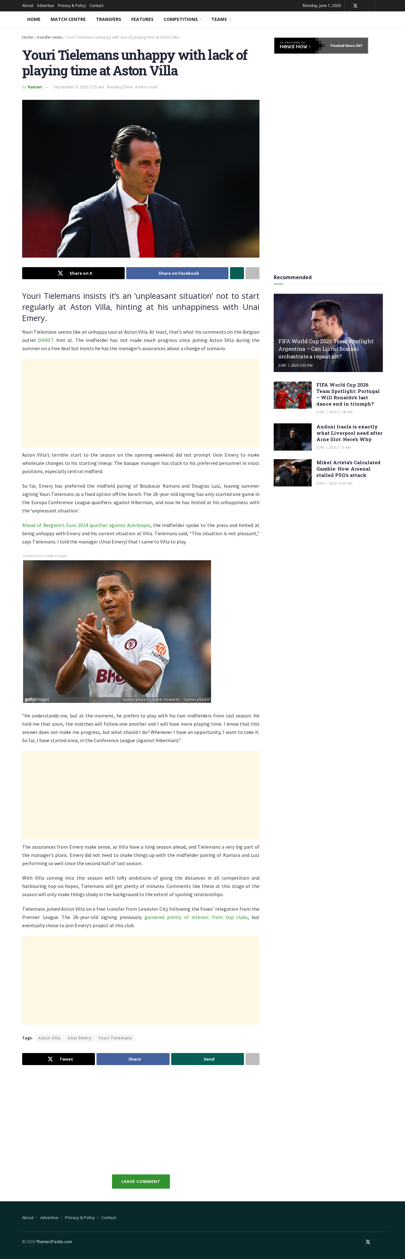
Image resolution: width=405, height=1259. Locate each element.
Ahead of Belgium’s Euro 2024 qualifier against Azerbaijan (86, 525)
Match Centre (68, 19)
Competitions (181, 19)
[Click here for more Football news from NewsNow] (299, 46)
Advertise (45, 5)
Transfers (108, 19)
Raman (35, 87)
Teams (219, 19)
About (27, 5)
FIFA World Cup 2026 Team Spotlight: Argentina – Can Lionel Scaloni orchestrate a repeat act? (326, 348)
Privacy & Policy (72, 5)
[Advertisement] (140, 403)
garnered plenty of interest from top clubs (196, 917)
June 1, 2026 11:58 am (334, 411)
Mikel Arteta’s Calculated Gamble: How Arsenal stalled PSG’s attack (348, 468)
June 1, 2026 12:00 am (334, 483)
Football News (343, 46)
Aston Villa (49, 1038)
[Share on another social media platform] (252, 273)
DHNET (46, 340)
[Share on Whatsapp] (237, 273)
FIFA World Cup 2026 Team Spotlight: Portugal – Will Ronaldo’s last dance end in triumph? (348, 394)
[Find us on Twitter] (355, 6)
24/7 (358, 46)
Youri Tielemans (115, 1038)
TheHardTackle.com (54, 1241)
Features (142, 19)
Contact (96, 5)
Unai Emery (79, 1038)
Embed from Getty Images (45, 556)
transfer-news (49, 37)
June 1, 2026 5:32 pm (295, 365)
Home (33, 19)
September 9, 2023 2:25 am (78, 87)
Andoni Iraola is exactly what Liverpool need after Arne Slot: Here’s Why (349, 432)
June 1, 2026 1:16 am (333, 447)
